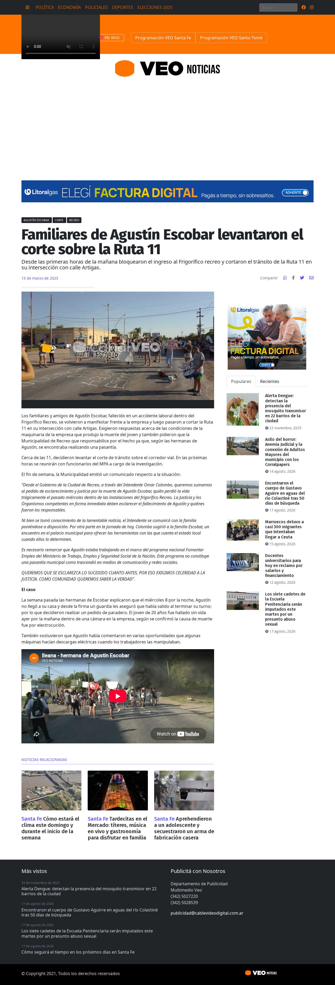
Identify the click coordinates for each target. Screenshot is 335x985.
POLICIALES (96, 7)
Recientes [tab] (269, 381)
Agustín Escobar (37, 220)
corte (59, 220)
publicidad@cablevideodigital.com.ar (207, 913)
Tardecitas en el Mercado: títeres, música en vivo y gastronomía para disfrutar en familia (117, 828)
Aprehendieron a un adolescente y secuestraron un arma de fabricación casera (184, 828)
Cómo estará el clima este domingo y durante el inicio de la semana (50, 828)
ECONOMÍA (69, 7)
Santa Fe (32, 819)
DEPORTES (122, 7)
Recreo (74, 220)
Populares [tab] (241, 381)
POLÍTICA (45, 7)
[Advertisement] (167, 122)
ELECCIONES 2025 (154, 7)
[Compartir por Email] (311, 278)
